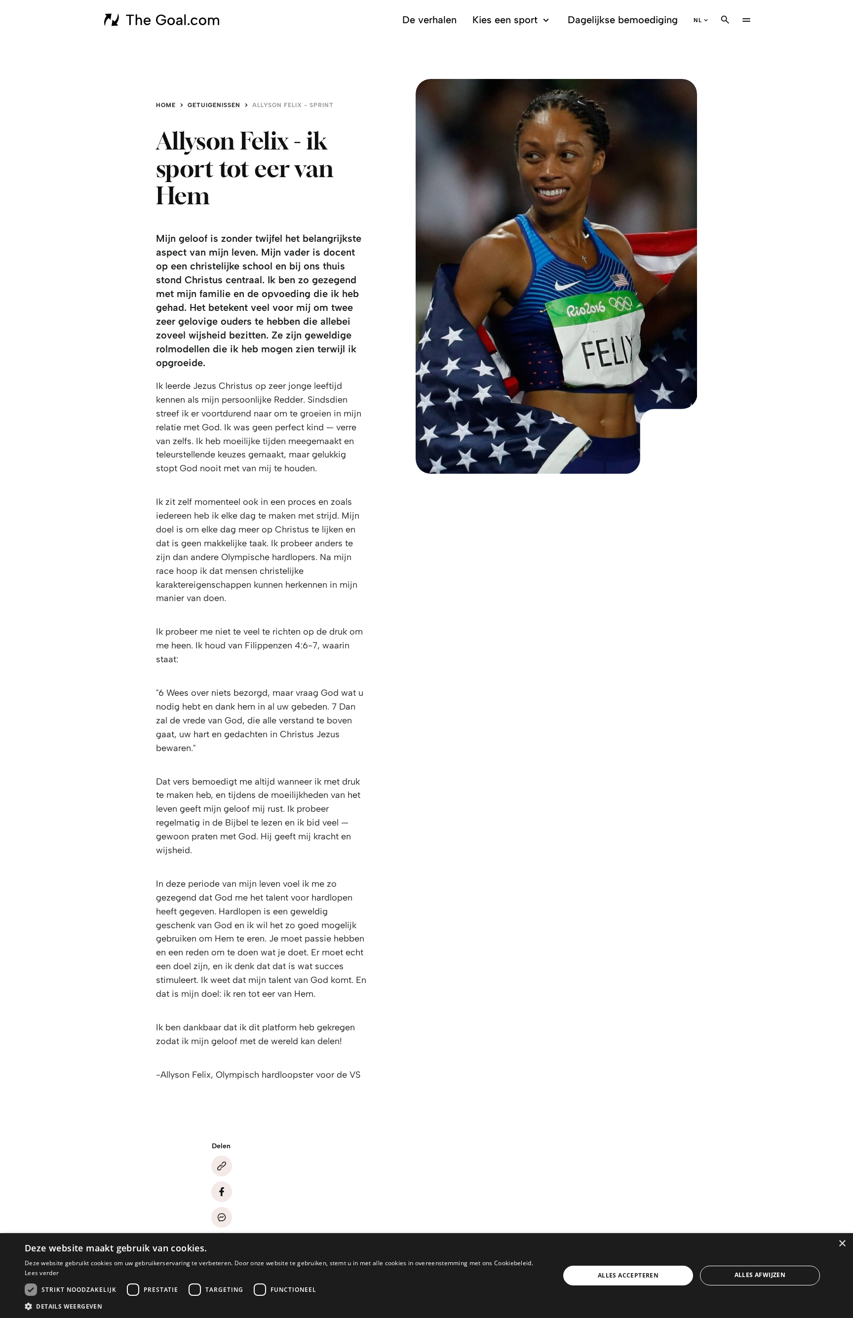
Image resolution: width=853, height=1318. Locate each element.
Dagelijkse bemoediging (623, 20)
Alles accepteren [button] (628, 1275)
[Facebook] (221, 1191)
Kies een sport (505, 20)
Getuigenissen (214, 105)
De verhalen (429, 20)
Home (166, 105)
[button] (284, 1306)
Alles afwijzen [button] (760, 1275)
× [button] (842, 1243)
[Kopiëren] (221, 1166)
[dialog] (426, 1275)
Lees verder (42, 1273)
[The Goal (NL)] (163, 19)
